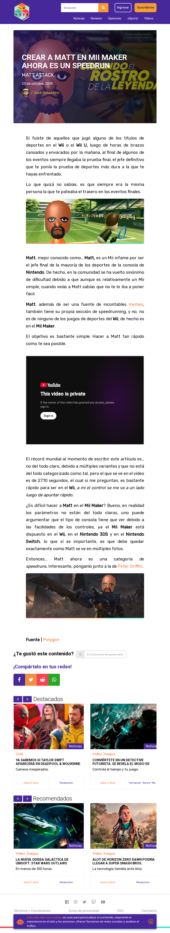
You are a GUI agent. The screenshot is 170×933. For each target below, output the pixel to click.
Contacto (149, 911)
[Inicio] (21, 12)
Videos (148, 18)
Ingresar (123, 7)
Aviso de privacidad (84, 911)
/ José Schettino (44, 93)
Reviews (96, 18)
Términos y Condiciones (31, 911)
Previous (17, 699)
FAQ (120, 911)
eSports (133, 18)
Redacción (66, 782)
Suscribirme (145, 7)
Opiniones (114, 18)
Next (27, 699)
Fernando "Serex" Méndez (145, 782)
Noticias (79, 18)
